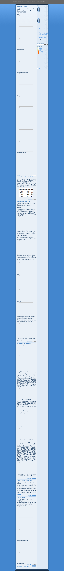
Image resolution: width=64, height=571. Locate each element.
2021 (38, 11)
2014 (38, 17)
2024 (38, 8)
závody (35, 565)
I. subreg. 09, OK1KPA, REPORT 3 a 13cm (24, 480)
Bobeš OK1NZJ (41, 47)
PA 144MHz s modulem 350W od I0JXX (24, 343)
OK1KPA (33, 565)
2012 (38, 19)
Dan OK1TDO (40, 48)
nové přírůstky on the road (22, 6)
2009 (38, 22)
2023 (38, 9)
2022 (38, 10)
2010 (38, 21)
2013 (38, 18)
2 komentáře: (30, 495)
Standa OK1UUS (41, 53)
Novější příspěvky (19, 566)
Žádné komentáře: (30, 341)
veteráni (35, 176)
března (40, 30)
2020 (38, 12)
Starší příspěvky (33, 566)
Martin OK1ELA (41, 51)
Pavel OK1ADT (41, 52)
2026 (38, 6)
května (40, 28)
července (40, 26)
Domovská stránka (26, 566)
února (39, 38)
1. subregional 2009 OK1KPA (22, 497)
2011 (38, 20)
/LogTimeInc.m (19, 494)
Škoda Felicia (32, 176)
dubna (39, 29)
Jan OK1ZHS (40, 49)
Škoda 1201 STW (24, 176)
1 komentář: (30, 175)
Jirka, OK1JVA (41, 50)
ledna (39, 39)
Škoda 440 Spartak (29, 176)
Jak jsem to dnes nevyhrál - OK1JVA (23, 201)
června (40, 27)
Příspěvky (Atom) (25, 568)
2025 (38, 7)
